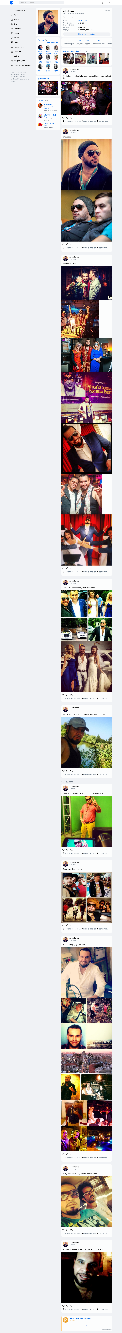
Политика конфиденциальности (18, 77)
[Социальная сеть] (13, 2)
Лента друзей (52, 42)
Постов (110, 42)
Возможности (15, 74)
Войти (109, 2)
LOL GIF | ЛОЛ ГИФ (50, 116)
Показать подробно (86, 34)
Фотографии (69, 42)
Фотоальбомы (44, 79)
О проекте (14, 72)
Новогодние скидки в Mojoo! (80, 1318)
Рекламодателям (107, 1329)
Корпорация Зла (49, 124)
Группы (41, 101)
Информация (22, 72)
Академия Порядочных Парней (49, 106)
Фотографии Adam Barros (74, 51)
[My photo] (68, 58)
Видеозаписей (99, 42)
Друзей (80, 42)
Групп (87, 42)
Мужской (82, 20)
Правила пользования (18, 75)
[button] (102, 2)
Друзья (41, 40)
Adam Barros (74, 69)
